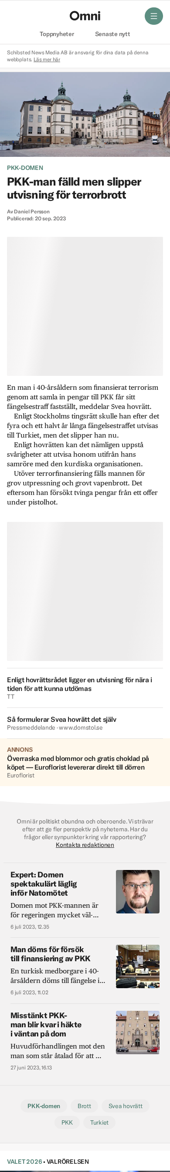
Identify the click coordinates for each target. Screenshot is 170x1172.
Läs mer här (47, 59)
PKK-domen (25, 168)
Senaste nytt (112, 34)
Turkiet (99, 1122)
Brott (84, 1106)
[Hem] (85, 15)
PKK (67, 1122)
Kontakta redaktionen (85, 845)
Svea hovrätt (126, 1106)
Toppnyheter (57, 34)
